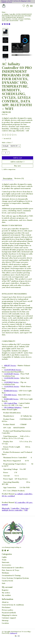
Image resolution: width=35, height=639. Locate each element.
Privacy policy (7, 610)
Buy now (17, 166)
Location (5, 623)
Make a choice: (7, 142)
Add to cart (17, 158)
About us (5, 602)
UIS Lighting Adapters (12, 407)
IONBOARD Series (11, 399)
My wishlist (6, 595)
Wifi (26, 510)
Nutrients (5, 562)
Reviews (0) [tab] (19, 178)
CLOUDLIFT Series (11, 374)
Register (5, 590)
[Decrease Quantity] (3, 153)
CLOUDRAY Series (11, 382)
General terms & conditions (13, 605)
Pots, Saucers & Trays (10, 570)
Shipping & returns (9, 615)
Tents (4, 560)
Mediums (5, 573)
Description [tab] (7, 178)
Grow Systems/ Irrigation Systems (15, 578)
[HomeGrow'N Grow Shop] (4, 6)
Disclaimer (6, 607)
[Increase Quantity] (7, 153)
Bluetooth (5, 508)
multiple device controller (12, 510)
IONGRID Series (10, 395)
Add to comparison (9, 169)
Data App (24, 508)
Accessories (6, 565)
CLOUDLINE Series (11, 378)
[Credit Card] (15, 636)
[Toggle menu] (31, 6)
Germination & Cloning (11, 575)
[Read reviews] (8, 135)
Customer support (9, 618)
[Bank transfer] (18, 636)
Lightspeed (13, 633)
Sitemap (5, 620)
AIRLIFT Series (10, 365)
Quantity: (5, 149)
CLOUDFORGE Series (12, 370)
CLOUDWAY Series (11, 386)
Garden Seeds (7, 581)
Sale (3, 583)
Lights (4, 557)
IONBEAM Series (10, 391)
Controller (15, 508)
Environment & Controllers (13, 568)
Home (3, 12)
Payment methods (9, 613)
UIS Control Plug (10, 403)
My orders (6, 593)
